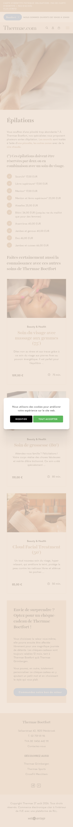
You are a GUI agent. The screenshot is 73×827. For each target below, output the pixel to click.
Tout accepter (48, 419)
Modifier (21, 419)
